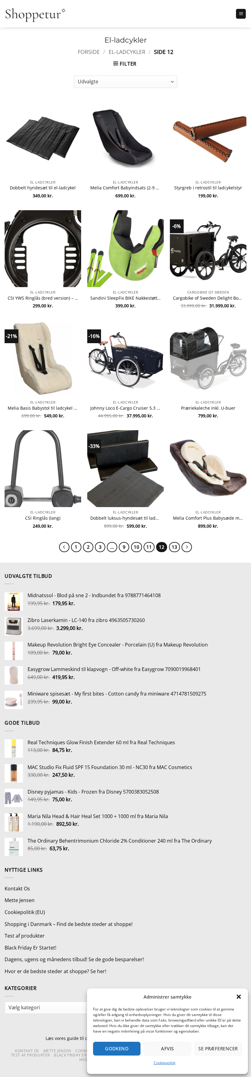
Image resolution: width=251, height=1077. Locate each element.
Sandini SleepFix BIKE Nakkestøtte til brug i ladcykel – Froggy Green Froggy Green (125, 298)
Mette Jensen (20, 900)
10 (136, 547)
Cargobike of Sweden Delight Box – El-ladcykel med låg (208, 298)
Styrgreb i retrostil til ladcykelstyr (208, 188)
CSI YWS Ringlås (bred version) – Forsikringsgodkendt (43, 298)
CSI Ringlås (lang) (42, 518)
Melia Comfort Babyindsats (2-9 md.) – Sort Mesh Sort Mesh (125, 188)
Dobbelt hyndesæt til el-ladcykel (43, 188)
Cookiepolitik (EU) (25, 912)
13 (174, 547)
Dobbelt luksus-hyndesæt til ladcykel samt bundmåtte (125, 518)
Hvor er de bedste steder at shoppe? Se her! (55, 971)
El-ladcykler (127, 51)
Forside (89, 51)
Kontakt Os (17, 888)
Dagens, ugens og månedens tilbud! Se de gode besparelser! (74, 959)
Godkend (117, 1048)
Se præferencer (218, 1048)
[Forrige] (64, 547)
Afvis (167, 1048)
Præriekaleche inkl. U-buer (208, 408)
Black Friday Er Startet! (30, 947)
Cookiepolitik (164, 1062)
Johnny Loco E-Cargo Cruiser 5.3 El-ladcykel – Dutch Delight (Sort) (125, 408)
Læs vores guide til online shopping (82, 1038)
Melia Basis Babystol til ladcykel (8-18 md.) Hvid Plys (43, 408)
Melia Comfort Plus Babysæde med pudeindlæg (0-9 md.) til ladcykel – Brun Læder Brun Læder (208, 518)
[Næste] (187, 547)
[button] (239, 997)
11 (149, 547)
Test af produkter (25, 935)
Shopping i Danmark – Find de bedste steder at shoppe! (69, 924)
